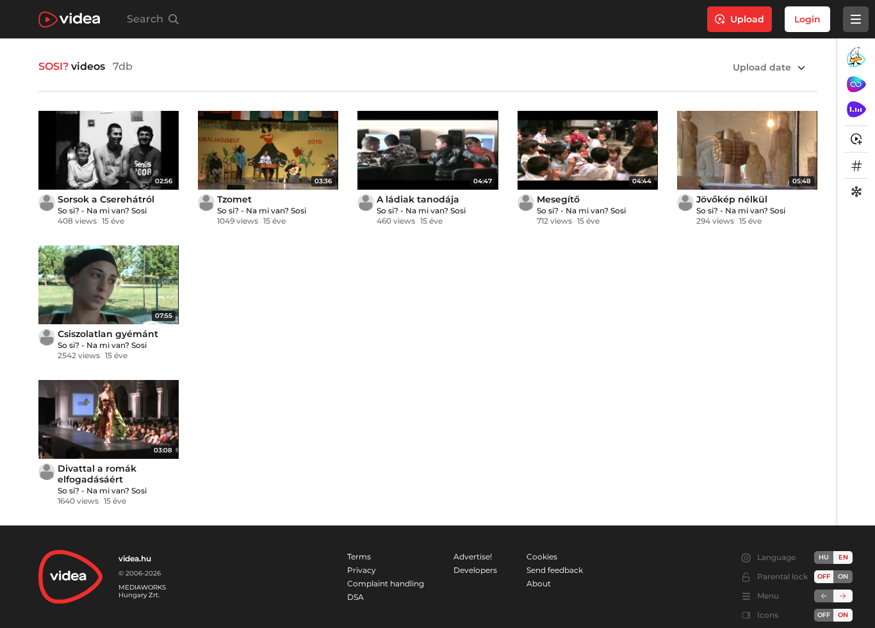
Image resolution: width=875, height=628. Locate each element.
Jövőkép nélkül (731, 199)
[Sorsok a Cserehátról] (108, 150)
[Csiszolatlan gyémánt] (108, 284)
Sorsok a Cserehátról (106, 199)
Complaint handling (385, 583)
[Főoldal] (69, 20)
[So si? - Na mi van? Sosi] (46, 202)
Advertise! (473, 556)
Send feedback (555, 570)
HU (824, 557)
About (539, 583)
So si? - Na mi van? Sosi (102, 210)
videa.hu (135, 558)
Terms (359, 556)
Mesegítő (558, 199)
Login (807, 19)
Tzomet (234, 199)
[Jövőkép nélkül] (747, 150)
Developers (475, 570)
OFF (823, 615)
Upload (747, 19)
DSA (355, 597)
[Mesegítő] (588, 150)
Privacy (361, 570)
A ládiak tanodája (418, 199)
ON (843, 576)
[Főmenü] (856, 19)
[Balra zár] (823, 596)
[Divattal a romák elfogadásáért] (108, 419)
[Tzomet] (268, 150)
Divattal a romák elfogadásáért (97, 474)
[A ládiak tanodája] (427, 150)
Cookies (542, 556)
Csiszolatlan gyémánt (108, 334)
